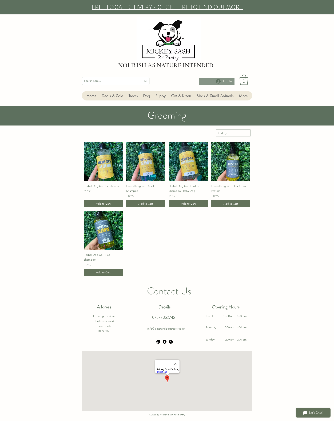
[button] (244, 80)
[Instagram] (171, 342)
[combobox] (233, 132)
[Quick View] (103, 161)
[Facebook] (164, 342)
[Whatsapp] (158, 342)
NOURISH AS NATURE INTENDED (165, 65)
